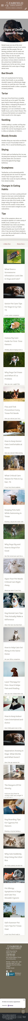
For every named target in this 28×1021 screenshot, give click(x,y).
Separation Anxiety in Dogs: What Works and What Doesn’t (14, 754)
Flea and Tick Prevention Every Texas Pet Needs (12, 410)
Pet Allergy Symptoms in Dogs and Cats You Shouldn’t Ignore (13, 893)
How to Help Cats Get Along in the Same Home (14, 651)
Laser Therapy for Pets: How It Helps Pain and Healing (12, 685)
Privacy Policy (24, 1017)
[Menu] (3, 5)
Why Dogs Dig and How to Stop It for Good (12, 548)
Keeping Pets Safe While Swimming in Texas (13, 513)
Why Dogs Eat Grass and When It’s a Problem (13, 376)
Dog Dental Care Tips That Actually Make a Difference (14, 616)
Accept (19, 1016)
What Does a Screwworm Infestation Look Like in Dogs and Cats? (14, 274)
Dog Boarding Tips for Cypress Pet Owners (13, 823)
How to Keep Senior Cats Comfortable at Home (13, 444)
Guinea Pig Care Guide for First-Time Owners (13, 341)
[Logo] (14, 6)
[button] (23, 1011)
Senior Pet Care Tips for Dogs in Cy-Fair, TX (13, 307)
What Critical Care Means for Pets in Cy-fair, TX (14, 479)
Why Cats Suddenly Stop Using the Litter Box (13, 857)
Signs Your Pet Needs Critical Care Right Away (14, 582)
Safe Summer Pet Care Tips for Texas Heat (13, 926)
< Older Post (6, 244)
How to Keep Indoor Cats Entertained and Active (14, 720)
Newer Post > (21, 244)
